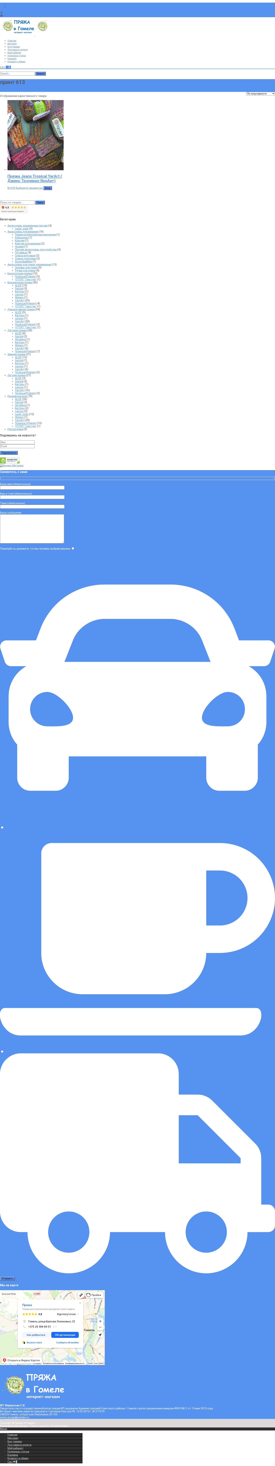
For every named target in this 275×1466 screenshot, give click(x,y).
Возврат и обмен (16, 61)
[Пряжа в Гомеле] (34, 34)
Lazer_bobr (22, 228)
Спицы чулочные (25, 258)
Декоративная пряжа (21, 309)
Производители (17, 396)
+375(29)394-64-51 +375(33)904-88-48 (27, 12)
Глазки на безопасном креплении (35, 234)
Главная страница (11, 90)
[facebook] (8, 4)
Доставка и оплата (17, 49)
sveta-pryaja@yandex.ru (18, 15)
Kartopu (20, 291)
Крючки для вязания (28, 243)
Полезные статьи (16, 55)
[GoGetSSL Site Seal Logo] (10, 462)
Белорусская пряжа (19, 273)
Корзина (11, 58)
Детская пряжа (17, 330)
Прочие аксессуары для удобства (36, 249)
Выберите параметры (29, 188)
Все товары (13, 46)
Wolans (19, 297)
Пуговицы (21, 252)
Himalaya (20, 339)
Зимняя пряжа (16, 354)
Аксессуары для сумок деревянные (29, 264)
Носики (19, 246)
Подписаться (8, 452)
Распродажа (15, 429)
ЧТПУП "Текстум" (25, 279)
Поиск (40, 202)
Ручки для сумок (25, 270)
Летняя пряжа (16, 375)
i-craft (43, 1425)
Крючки (20, 240)
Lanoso (19, 294)
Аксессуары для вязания (22, 231)
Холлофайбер (23, 261)
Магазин (12, 43)
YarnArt (19, 300)
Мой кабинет (14, 52)
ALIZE (18, 285)
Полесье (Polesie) (25, 423)
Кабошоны (21, 237)
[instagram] (8, 7)
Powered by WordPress (14, 1425)
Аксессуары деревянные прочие (27, 225)
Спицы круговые (25, 255)
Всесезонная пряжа (19, 282)
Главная (11, 40)
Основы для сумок (26, 267)
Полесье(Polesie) (25, 276)
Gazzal (19, 288)
